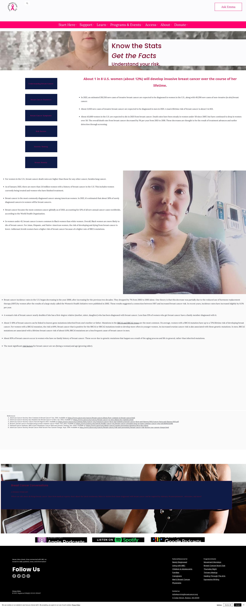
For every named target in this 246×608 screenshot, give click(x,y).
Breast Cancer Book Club (214, 565)
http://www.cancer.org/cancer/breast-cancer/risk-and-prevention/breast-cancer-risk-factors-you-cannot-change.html (124, 427)
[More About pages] (171, 24)
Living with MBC (178, 565)
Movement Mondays (212, 562)
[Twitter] (19, 576)
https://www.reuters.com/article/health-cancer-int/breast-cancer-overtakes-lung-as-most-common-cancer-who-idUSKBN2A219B (124, 423)
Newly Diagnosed (179, 562)
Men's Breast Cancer (181, 579)
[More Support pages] (93, 24)
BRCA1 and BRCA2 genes (128, 323)
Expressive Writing (211, 579)
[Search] (27, 3)
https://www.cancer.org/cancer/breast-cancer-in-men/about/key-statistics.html (103, 420)
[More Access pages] (157, 24)
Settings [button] (219, 605)
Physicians (176, 583)
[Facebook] (14, 576)
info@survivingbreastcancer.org (185, 594)
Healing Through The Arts (214, 576)
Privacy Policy (16, 591)
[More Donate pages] (187, 24)
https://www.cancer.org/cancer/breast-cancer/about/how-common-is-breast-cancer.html (101, 418)
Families (175, 572)
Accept (238, 605)
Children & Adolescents (182, 569)
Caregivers (177, 576)
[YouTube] (23, 576)
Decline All (228, 605)
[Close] (244, 604)
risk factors (28, 346)
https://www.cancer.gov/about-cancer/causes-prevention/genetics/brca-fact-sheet (117, 425)
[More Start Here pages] (76, 24)
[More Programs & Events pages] (142, 24)
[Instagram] (28, 576)
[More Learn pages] (107, 24)
